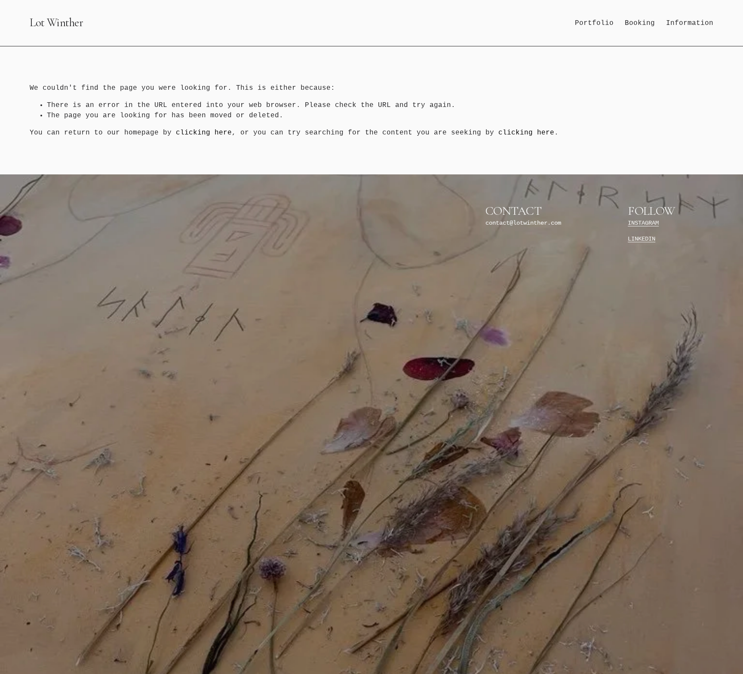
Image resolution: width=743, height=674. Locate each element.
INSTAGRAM (643, 223)
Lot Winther (56, 23)
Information (689, 23)
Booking (640, 23)
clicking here (204, 133)
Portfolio (594, 23)
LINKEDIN (641, 238)
